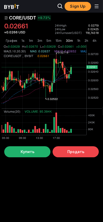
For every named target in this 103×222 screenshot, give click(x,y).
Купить (27, 151)
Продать (75, 151)
